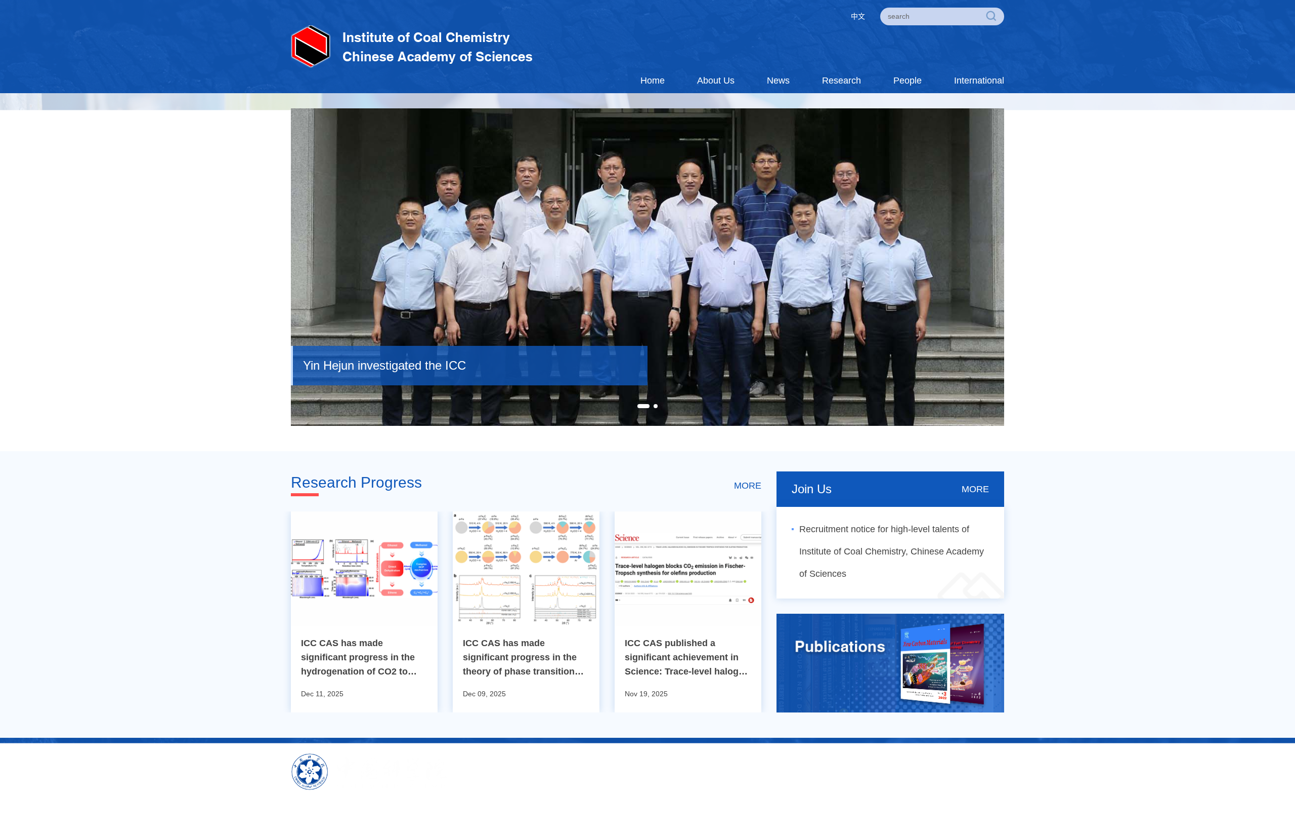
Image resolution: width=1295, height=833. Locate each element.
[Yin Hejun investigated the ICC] (647, 266)
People (907, 80)
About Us (716, 80)
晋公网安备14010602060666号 (621, 810)
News (778, 80)
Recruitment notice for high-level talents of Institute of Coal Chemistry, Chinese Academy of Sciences (891, 551)
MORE (747, 486)
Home (652, 80)
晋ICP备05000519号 (530, 810)
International (979, 80)
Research (841, 80)
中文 (858, 16)
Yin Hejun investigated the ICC (384, 365)
